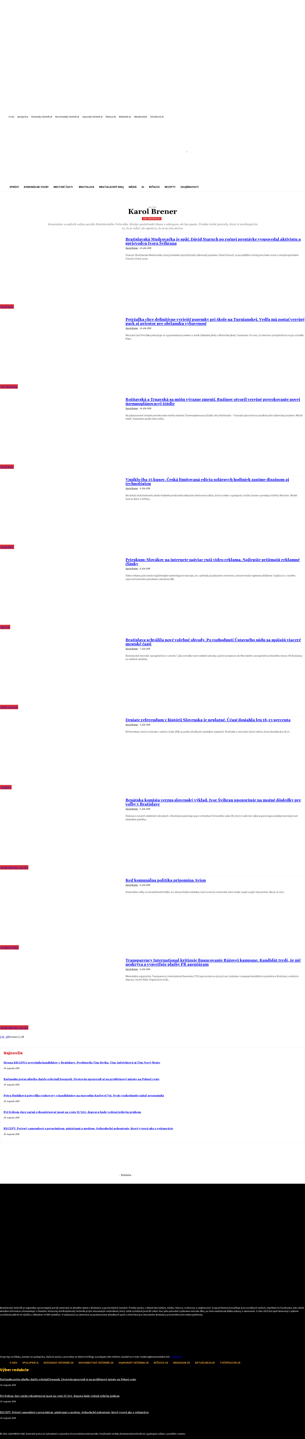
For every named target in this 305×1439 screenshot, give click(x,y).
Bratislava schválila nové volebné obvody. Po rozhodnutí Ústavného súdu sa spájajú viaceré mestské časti (213, 642)
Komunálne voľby (14, 867)
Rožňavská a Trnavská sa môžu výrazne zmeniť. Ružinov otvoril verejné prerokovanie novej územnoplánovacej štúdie (212, 401)
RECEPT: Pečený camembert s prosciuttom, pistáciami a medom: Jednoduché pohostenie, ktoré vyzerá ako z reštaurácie (88, 1128)
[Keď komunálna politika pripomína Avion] (61, 913)
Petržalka (9, 386)
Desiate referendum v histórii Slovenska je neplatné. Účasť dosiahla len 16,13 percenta (208, 720)
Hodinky (7, 547)
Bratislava (9, 707)
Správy (6, 787)
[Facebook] (2, 1348)
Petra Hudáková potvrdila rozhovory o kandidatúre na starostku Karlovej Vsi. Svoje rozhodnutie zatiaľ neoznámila (84, 1095)
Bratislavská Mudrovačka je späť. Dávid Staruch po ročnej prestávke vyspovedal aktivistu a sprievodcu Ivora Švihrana (213, 241)
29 (7, 1037)
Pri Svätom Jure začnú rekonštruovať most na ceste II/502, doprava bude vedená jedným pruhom (72, 1112)
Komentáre (9, 947)
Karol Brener (131, 247)
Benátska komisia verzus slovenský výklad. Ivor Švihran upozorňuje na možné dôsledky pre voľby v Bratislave (213, 802)
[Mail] (8, 1348)
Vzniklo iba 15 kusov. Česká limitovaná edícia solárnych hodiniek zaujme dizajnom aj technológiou (207, 481)
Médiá (5, 627)
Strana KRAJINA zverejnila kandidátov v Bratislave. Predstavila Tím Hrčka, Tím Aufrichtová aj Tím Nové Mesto (82, 1062)
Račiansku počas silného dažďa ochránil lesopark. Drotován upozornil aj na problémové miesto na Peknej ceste (81, 1079)
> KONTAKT (176, 1356)
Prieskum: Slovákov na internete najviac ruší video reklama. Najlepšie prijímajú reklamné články (212, 562)
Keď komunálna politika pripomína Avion (165, 880)
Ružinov (7, 306)
